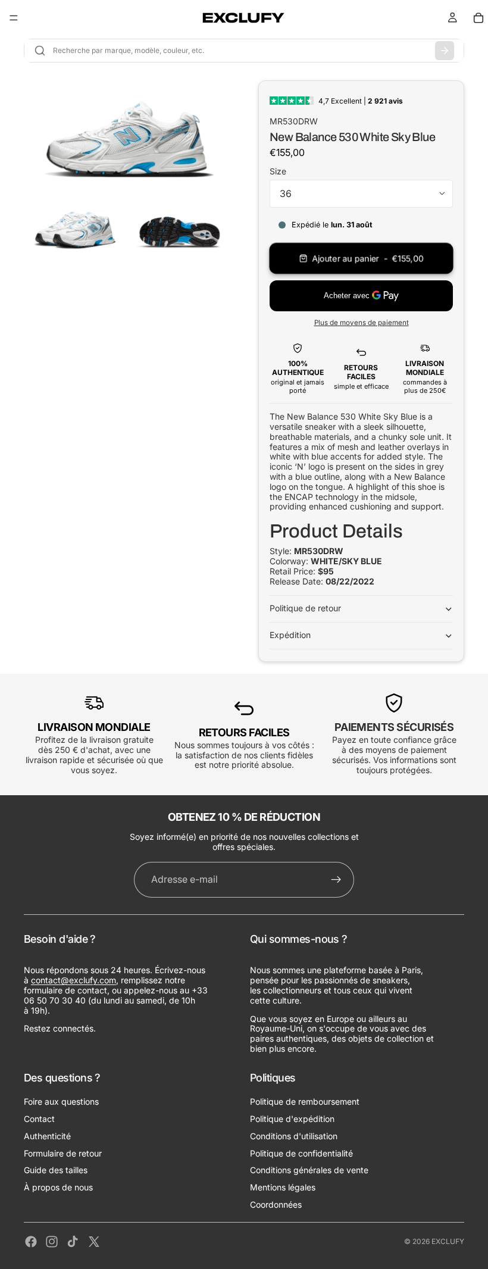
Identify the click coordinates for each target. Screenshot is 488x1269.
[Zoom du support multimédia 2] (75, 225)
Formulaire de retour (63, 1153)
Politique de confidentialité (301, 1153)
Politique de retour (305, 608)
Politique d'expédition (292, 1119)
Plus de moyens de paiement (361, 322)
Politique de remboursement (304, 1101)
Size (278, 171)
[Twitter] (94, 1241)
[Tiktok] (72, 1241)
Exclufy (447, 1241)
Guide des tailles (55, 1170)
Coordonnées (276, 1204)
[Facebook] (31, 1241)
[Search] (444, 50)
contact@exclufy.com (73, 980)
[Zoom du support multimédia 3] (179, 225)
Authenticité (47, 1135)
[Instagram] (52, 1241)
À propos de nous (58, 1187)
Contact (39, 1119)
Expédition (290, 635)
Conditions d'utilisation (293, 1135)
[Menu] (13, 18)
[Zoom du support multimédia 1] (127, 130)
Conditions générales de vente (309, 1170)
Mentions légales (282, 1187)
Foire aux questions (61, 1101)
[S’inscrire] (336, 879)
